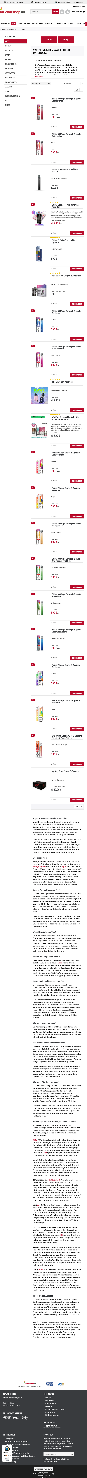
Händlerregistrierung (52, 1415)
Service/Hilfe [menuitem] (79, 6)
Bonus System (50, 1412)
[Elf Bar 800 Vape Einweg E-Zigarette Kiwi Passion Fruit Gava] (39, 572)
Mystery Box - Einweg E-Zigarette (65, 771)
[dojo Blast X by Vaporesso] (39, 395)
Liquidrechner (49, 1400)
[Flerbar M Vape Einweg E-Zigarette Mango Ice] (39, 501)
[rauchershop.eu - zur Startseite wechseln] (12, 10)
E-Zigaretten (10, 37)
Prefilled (9, 50)
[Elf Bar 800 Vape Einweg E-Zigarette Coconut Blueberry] (39, 643)
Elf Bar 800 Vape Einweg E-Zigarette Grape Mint (66, 595)
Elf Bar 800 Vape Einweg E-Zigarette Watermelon (66, 135)
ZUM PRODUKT (77, 127)
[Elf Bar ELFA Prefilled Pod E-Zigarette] (39, 254)
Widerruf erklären (43, 1469)
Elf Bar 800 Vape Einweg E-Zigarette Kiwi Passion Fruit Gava (66, 560)
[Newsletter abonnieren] (71, 1454)
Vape (7, 41)
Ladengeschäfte (10, 1439)
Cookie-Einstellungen (12, 1450)
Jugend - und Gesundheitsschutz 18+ (17, 1453)
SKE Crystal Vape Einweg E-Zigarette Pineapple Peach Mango (67, 737)
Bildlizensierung (10, 1462)
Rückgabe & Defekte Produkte (55, 1409)
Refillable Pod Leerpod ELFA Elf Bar (66, 276)
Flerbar (41, 1270)
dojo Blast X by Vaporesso (62, 382)
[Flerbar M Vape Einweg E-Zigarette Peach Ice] (39, 714)
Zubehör (8, 87)
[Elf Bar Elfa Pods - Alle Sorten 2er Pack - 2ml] (39, 218)
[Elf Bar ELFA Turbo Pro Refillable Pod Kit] (39, 183)
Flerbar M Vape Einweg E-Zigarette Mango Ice (66, 489)
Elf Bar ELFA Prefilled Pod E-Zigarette (63, 241)
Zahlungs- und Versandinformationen (17, 1444)
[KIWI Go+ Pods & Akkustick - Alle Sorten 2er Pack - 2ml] (39, 431)
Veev (38, 1205)
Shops (7, 105)
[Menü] (10, 1446)
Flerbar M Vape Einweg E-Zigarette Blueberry (66, 666)
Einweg (8, 46)
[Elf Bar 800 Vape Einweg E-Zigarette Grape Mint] (39, 608)
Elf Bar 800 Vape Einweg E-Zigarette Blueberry (66, 312)
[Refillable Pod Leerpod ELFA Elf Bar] (39, 289)
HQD (61, 1235)
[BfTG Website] (49, 1384)
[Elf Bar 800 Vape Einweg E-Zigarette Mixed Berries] (39, 112)
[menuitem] (44, 11)
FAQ (6, 100)
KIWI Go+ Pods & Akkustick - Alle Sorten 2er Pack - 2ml (65, 418)
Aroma (60, 963)
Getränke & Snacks (12, 96)
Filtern (37, 83)
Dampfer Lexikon (50, 1403)
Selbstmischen (11, 64)
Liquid (7, 55)
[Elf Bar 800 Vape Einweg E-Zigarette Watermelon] (39, 147)
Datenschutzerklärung (12, 1447)
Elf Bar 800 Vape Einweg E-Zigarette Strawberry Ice (66, 347)
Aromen (8, 59)
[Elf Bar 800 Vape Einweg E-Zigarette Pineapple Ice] (39, 537)
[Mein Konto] (67, 11)
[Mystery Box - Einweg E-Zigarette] (39, 785)
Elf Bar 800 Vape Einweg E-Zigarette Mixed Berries (66, 100)
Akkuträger (10, 78)
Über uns (48, 1398)
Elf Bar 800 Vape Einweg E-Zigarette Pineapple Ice (66, 524)
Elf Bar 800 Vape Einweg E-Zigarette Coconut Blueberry (66, 631)
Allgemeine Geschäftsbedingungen (16, 1441)
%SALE (7, 91)
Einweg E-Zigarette (39, 866)
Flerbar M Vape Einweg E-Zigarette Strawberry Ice (66, 454)
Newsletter (48, 1406)
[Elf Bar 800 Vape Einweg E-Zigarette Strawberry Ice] (39, 360)
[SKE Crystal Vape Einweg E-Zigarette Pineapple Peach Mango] (39, 749)
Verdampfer (10, 73)
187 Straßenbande (54, 1180)
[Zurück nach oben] (30, 1383)
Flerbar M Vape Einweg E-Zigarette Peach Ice (66, 701)
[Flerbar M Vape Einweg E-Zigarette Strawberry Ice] (39, 466)
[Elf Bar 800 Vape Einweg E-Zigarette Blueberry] (39, 324)
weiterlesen (38, 76)
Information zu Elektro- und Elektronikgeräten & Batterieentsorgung (20, 1457)
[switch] (7, 1459)
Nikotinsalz (9, 68)
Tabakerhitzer (11, 82)
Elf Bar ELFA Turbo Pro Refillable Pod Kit (65, 170)
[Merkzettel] (62, 11)
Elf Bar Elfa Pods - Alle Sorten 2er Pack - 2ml (65, 206)
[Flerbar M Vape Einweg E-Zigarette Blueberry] (39, 678)
